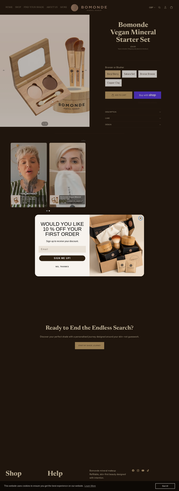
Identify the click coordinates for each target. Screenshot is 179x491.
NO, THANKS (62, 267)
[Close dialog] (140, 218)
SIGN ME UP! (62, 258)
